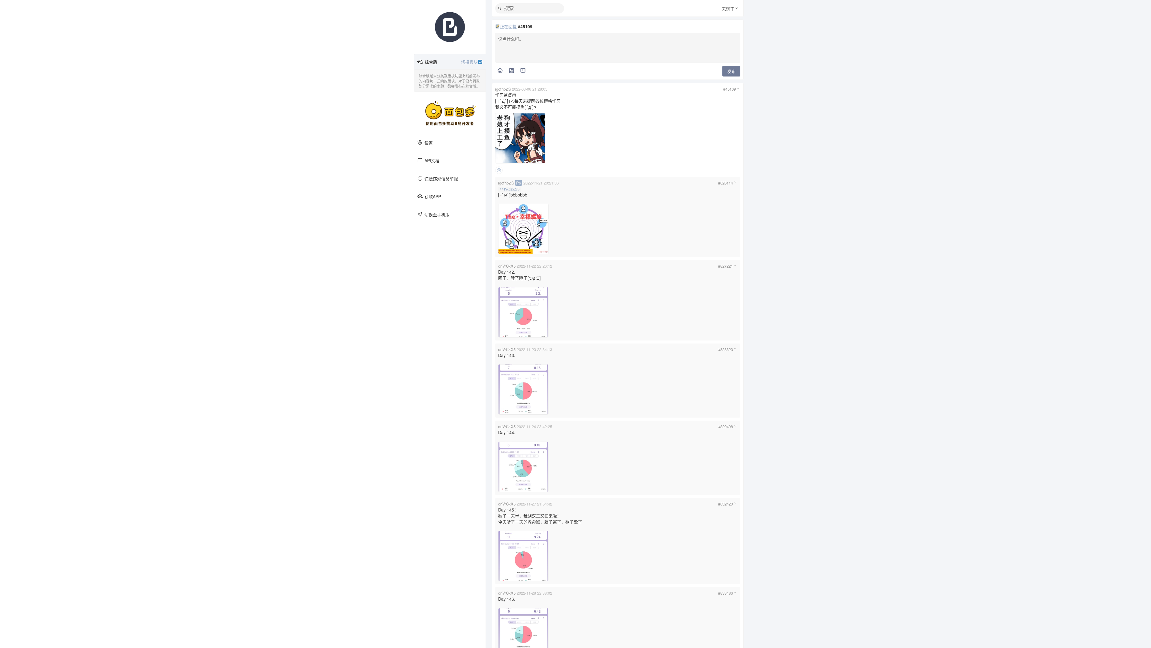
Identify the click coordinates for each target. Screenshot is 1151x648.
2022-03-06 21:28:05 (529, 89)
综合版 (451, 62)
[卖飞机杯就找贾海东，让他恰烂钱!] (450, 113)
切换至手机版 (437, 215)
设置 (428, 143)
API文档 (431, 161)
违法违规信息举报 (441, 179)
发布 (731, 71)
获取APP (432, 197)
